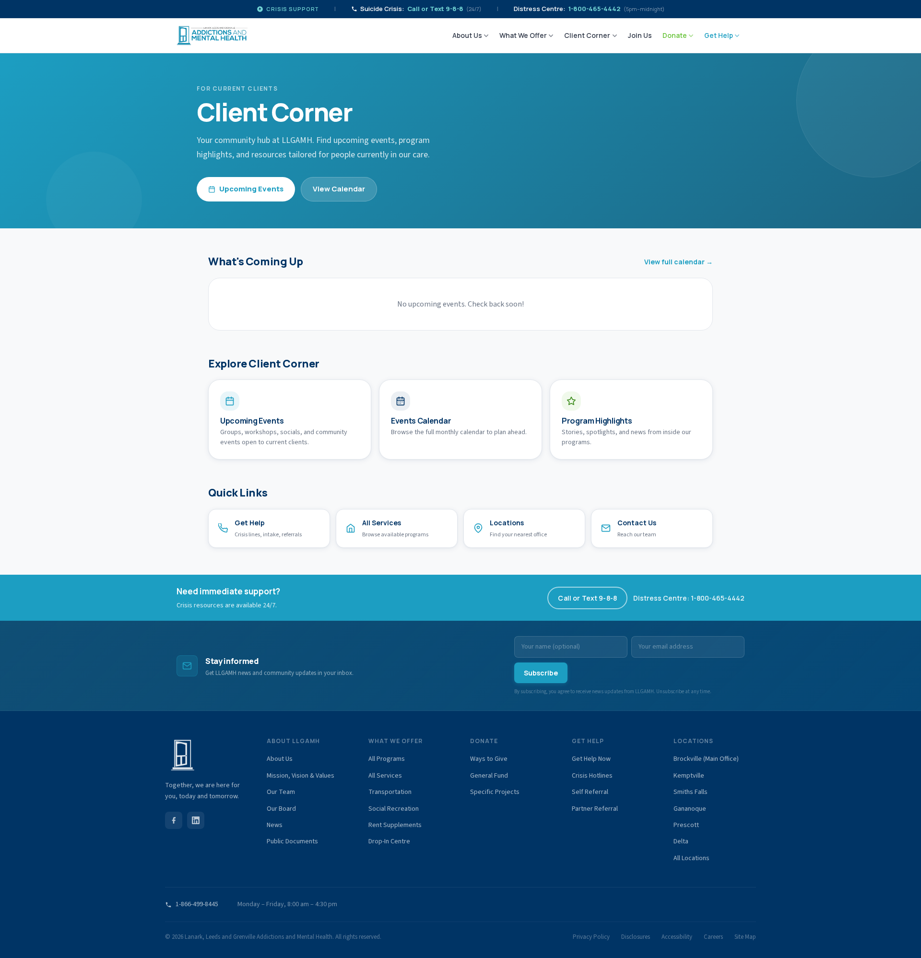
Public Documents (292, 841)
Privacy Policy (591, 937)
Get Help (718, 35)
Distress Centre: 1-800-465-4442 (688, 598)
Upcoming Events (251, 189)
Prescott (686, 825)
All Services (385, 776)
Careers (713, 937)
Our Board (281, 809)
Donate (674, 35)
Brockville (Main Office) (706, 759)
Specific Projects (495, 792)
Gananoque (689, 809)
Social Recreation (393, 809)
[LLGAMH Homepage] (206, 755)
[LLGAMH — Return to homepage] (212, 35)
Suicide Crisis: (421, 8)
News (275, 825)
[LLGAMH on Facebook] (173, 820)
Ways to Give (489, 759)
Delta (680, 841)
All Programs (386, 759)
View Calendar (339, 189)
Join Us (640, 35)
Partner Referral (595, 809)
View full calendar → (678, 261)
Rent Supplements (395, 825)
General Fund (489, 776)
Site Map (745, 937)
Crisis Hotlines (592, 776)
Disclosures (635, 937)
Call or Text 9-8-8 (587, 598)
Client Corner (587, 35)
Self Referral (590, 792)
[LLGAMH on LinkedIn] (195, 820)
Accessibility (676, 937)
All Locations (691, 858)
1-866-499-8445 (197, 904)
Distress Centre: (589, 8)
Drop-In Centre (389, 841)
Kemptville (688, 776)
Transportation (390, 792)
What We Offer (523, 35)
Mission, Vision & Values (300, 776)
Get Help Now (591, 759)
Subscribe (541, 672)
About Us (467, 35)
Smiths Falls (690, 792)
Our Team (281, 792)
